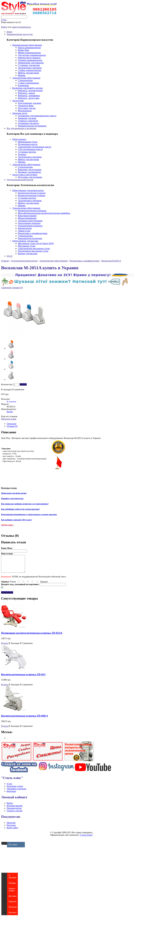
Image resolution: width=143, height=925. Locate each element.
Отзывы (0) (12, 426)
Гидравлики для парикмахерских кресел (37, 116)
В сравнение (18, 389)
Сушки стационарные (28, 83)
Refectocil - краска (26, 93)
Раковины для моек (27, 118)
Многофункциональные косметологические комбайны (44, 213)
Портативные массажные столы (33, 251)
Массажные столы (26, 246)
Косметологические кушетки (32, 193)
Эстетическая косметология (20, 179)
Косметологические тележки (31, 195)
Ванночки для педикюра (29, 169)
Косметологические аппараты (32, 210)
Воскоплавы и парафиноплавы (32, 233)
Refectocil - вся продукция (30, 90)
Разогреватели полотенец (30, 238)
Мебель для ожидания (28, 73)
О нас (9, 783)
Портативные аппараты (29, 223)
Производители (14, 808)
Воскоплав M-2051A (111, 261)
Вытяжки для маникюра (29, 172)
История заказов (14, 805)
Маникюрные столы (27, 142)
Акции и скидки (14, 810)
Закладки (11, 822)
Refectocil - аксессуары (28, 98)
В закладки (6, 389)
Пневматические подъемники (32, 126)
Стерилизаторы (25, 80)
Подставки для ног (27, 108)
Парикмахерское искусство (20, 34)
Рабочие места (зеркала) (29, 57)
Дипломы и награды (16, 788)
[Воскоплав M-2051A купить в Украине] (11, 348)
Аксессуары (18, 100)
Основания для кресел (28, 123)
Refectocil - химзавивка (29, 95)
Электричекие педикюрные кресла (34, 147)
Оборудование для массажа (25, 241)
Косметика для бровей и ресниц (27, 88)
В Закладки (14, 643)
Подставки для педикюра (30, 177)
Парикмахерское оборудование (27, 45)
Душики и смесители (28, 121)
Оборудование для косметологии (28, 190)
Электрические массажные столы (34, 248)
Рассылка (11, 825)
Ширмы (21, 75)
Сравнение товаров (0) (12, 287)
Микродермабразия (27, 218)
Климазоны (23, 85)
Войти (4, 27)
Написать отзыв (8, 419)
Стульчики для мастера (29, 65)
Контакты (11, 791)
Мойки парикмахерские (29, 52)
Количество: (7, 384)
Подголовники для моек (29, 103)
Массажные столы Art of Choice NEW (36, 243)
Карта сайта (12, 827)
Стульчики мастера (27, 152)
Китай (10, 411)
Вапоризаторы (25, 228)
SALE (9, 256)
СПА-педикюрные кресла (30, 149)
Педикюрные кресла (27, 144)
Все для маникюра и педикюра (21, 128)
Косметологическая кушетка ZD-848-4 (24, 715)
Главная (5, 261)
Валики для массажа (27, 253)
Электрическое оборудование (26, 78)
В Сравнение (26, 643)
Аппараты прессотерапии (30, 221)
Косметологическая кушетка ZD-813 (23, 674)
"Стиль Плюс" (86, 835)
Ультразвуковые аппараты (30, 226)
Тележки (22, 154)
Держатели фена (26, 105)
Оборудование (19, 139)
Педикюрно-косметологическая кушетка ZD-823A (31, 632)
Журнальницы (25, 110)
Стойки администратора (29, 70)
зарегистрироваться (21, 27)
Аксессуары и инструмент (24, 174)
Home (9, 32)
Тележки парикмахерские (30, 60)
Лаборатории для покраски (31, 63)
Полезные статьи (15, 786)
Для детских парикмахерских (32, 55)
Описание (11, 423)
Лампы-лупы (24, 231)
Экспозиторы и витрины (30, 68)
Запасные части (19, 113)
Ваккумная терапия (27, 215)
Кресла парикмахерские (29, 47)
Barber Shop (23, 50)
